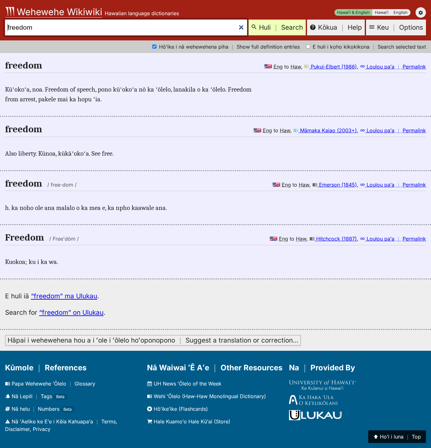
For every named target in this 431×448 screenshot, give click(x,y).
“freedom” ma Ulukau (64, 296)
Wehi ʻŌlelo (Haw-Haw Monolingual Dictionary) (209, 396)
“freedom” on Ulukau (71, 312)
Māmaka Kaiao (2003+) (327, 130)
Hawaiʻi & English (353, 12)
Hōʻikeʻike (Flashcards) (180, 409)
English (400, 12)
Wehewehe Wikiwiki (58, 11)
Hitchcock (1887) (336, 239)
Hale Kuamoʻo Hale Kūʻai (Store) (191, 421)
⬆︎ (397, 436)
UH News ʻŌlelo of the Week (186, 383)
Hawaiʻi (381, 12)
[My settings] (421, 12)
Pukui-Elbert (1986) (333, 66)
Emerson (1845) (337, 185)
